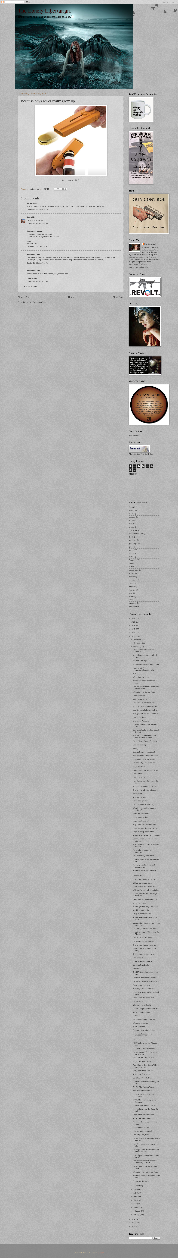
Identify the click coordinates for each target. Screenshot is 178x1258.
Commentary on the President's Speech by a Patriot (145, 1162)
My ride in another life (141, 910)
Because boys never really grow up (146, 981)
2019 (133, 622)
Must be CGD (138, 969)
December (137, 639)
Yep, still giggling (139, 745)
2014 (133, 1219)
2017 (133, 629)
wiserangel (133, 606)
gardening (132, 540)
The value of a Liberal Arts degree (145, 790)
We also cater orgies (140, 661)
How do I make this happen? (143, 938)
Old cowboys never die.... (142, 883)
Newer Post (24, 297)
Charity (131, 527)
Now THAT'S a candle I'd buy (144, 879)
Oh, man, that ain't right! (142, 1005)
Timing (135, 748)
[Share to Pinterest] (65, 189)
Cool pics (132, 530)
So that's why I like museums (144, 763)
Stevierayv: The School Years (144, 989)
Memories (136, 1016)
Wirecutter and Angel (141, 1023)
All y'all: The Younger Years (143, 1087)
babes (131, 510)
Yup (134, 674)
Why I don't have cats (141, 677)
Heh (134, 1039)
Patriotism (132, 560)
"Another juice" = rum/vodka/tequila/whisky (143, 669)
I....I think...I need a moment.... (145, 1049)
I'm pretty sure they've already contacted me (144, 866)
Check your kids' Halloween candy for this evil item (146, 1151)
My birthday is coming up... (143, 1012)
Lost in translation (139, 717)
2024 (133, 618)
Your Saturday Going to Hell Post (145, 756)
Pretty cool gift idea (140, 801)
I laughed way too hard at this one (145, 770)
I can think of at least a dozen (144, 1105)
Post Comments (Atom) (37, 302)
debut (131, 537)
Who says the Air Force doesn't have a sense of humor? (144, 737)
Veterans (132, 590)
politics (131, 567)
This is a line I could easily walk (145, 945)
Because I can (138, 1001)
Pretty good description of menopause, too (142, 1035)
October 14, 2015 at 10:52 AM (38, 210)
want (130, 593)
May (135, 1200)
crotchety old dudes (136, 534)
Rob (28, 217)
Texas (131, 583)
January (136, 1215)
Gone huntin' (137, 774)
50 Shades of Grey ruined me (144, 1019)
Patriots (132, 563)
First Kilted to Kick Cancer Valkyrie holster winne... (146, 1066)
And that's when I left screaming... (146, 706)
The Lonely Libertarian (44, 10)
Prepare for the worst (141, 1181)
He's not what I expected (142, 1131)
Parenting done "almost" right (144, 1030)
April (135, 1204)
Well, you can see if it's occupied (145, 714)
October (136, 647)
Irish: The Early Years (141, 814)
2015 (133, 636)
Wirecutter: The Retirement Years (145, 1172)
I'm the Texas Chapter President (145, 741)
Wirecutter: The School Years (144, 692)
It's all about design (140, 817)
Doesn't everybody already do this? (146, 1009)
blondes (132, 520)
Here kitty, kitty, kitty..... (142, 1135)
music (131, 557)
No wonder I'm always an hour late (146, 664)
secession (132, 580)
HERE (76, 180)
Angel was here (139, 766)
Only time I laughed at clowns (144, 703)
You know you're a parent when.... (145, 871)
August (136, 1189)
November (137, 643)
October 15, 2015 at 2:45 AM (37, 247)
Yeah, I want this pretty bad (143, 998)
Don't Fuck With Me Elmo (142, 1078)
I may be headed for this (142, 914)
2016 (133, 633)
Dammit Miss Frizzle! (141, 1127)
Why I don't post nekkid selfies (144, 825)
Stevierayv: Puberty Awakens (144, 759)
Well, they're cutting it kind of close (146, 890)
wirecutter (132, 603)
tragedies (132, 587)
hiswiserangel (150, 244)
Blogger (100, 1253)
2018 (133, 626)
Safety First (137, 794)
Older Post (118, 297)
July (135, 1193)
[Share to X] (60, 189)
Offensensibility (139, 696)
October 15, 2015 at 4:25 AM (37, 263)
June (135, 1197)
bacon (131, 514)
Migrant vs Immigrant (141, 821)
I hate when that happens (142, 961)
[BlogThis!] (58, 189)
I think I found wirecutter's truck (145, 886)
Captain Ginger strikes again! (144, 752)
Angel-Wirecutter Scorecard (143, 1115)
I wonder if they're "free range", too (146, 804)
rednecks (132, 577)
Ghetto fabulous (139, 777)
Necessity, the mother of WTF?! (145, 787)
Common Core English (141, 965)
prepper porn (133, 570)
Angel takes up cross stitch (143, 832)
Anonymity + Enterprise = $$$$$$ (145, 929)
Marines (132, 553)
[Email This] (55, 189)
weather (132, 597)
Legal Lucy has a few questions (145, 899)
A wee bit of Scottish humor (143, 1058)
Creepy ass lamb (139, 903)
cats (130, 524)
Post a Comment (30, 286)
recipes (131, 573)
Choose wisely (138, 876)
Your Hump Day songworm (143, 1074)
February (137, 1211)
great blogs (133, 544)
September (137, 1186)
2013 (133, 1223)
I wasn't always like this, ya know (145, 828)
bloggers (132, 517)
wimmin (131, 600)
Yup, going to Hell (139, 797)
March (136, 1207)
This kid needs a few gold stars (144, 954)
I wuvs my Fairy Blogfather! (143, 856)
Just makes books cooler (142, 1091)
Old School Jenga (139, 958)
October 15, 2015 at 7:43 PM (37, 282)
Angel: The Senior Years (142, 1061)
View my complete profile (138, 267)
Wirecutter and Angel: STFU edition (146, 835)
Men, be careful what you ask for (145, 710)
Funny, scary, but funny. (142, 985)
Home (71, 297)
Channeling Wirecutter (141, 721)
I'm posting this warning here (143, 941)
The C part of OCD (140, 1027)
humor (131, 550)
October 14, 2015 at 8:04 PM (37, 223)
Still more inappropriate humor (144, 978)
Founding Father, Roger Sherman (145, 907)
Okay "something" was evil (143, 1071)
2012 (133, 1226)
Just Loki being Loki (140, 699)
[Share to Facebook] (63, 189)
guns (130, 547)
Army (131, 507)
